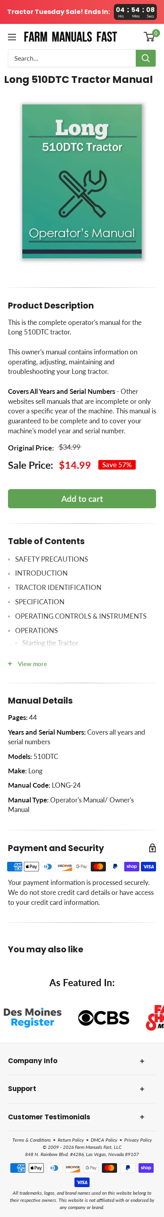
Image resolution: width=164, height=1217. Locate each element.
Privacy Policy (138, 1140)
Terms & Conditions (31, 1140)
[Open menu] (12, 37)
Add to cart (82, 498)
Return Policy (71, 1140)
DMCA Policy (104, 1140)
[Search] (146, 58)
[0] (149, 36)
